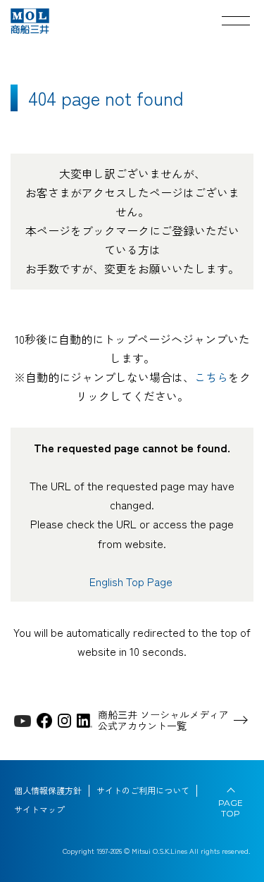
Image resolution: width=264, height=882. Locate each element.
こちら (211, 376)
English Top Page (132, 581)
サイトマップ (39, 809)
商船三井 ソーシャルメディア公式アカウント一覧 (163, 721)
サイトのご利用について (142, 790)
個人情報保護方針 (48, 790)
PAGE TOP (230, 808)
